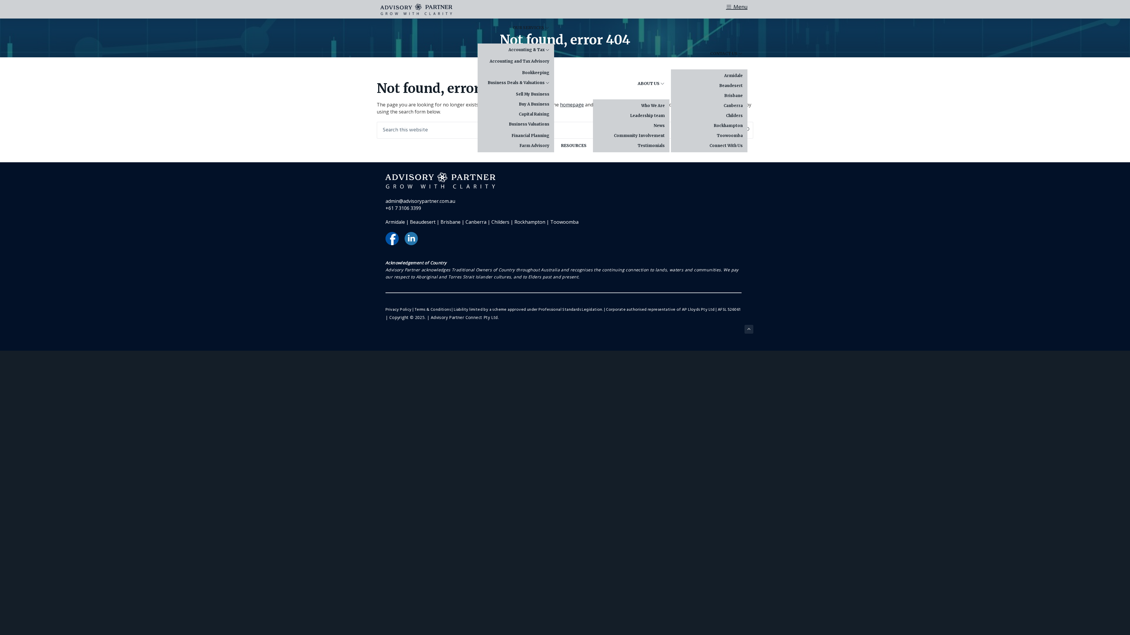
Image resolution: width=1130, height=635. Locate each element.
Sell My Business (532, 94)
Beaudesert (731, 85)
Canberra (733, 105)
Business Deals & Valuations (517, 82)
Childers (734, 115)
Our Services (529, 27)
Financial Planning (530, 135)
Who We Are (653, 105)
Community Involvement (639, 135)
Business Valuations (529, 124)
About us (649, 83)
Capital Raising (534, 114)
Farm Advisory (534, 145)
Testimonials (651, 145)
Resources (573, 145)
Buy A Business (534, 104)
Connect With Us (726, 145)
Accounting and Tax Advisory (519, 61)
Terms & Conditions (433, 309)
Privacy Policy (398, 309)
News (659, 125)
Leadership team (647, 115)
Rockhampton (728, 125)
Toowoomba (730, 135)
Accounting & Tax (527, 49)
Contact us (724, 53)
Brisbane (733, 95)
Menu (739, 7)
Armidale (733, 75)
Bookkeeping (535, 72)
